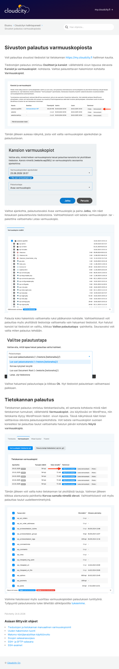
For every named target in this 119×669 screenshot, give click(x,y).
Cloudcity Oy (13, 662)
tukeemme (78, 603)
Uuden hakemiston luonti (21, 630)
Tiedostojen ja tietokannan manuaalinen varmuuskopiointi (39, 627)
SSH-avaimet (15, 645)
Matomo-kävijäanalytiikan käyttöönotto (29, 634)
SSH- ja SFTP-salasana (20, 641)
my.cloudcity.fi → (104, 9)
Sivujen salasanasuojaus (21, 638)
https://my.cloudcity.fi (79, 57)
